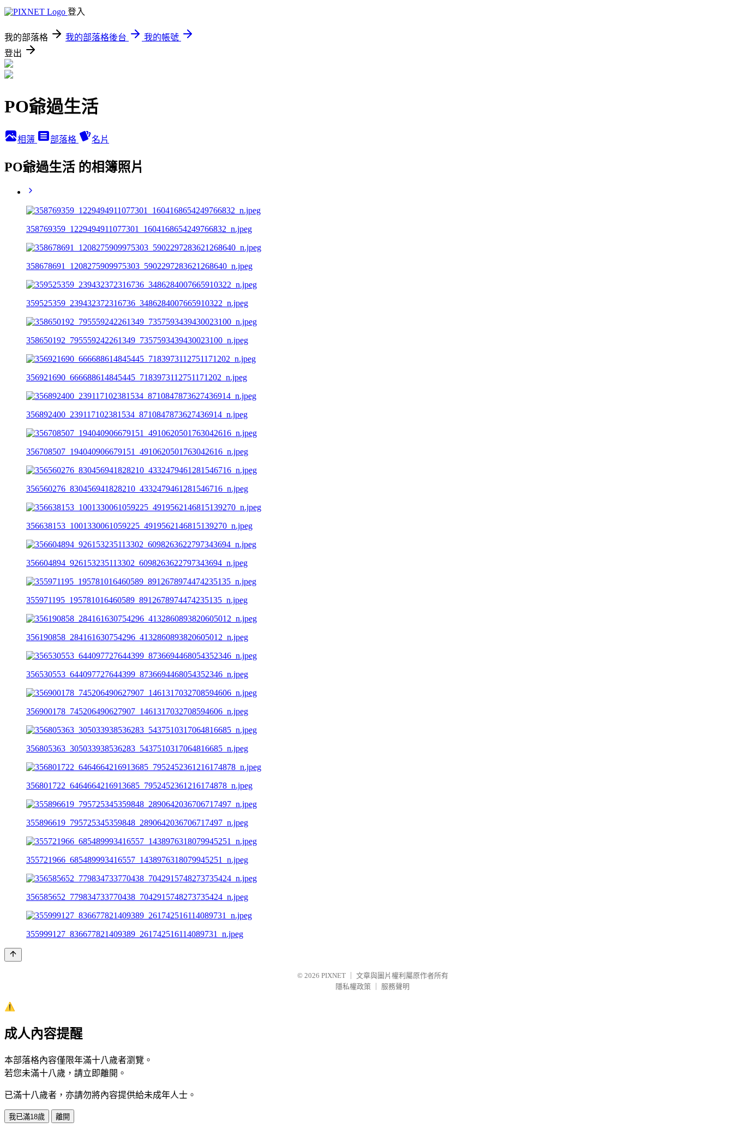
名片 (100, 139)
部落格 (64, 139)
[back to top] (13, 955)
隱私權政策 (353, 986)
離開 (63, 1117)
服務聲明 (395, 986)
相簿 (27, 139)
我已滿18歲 (27, 1117)
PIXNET (333, 975)
